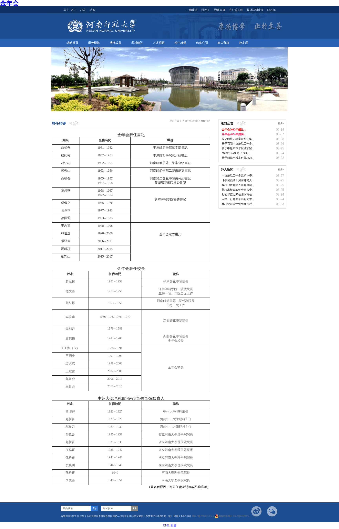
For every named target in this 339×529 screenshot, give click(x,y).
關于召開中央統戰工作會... (238, 143)
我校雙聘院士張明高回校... (238, 203)
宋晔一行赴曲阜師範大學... (238, 199)
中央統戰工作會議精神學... (238, 175)
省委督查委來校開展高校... (238, 194)
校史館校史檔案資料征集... (238, 138)
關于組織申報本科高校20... (238, 157)
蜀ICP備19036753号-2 (203, 515)
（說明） (204, 9)
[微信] (272, 511)
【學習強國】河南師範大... (238, 180)
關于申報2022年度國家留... (238, 148)
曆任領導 (205, 120)
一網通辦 (191, 9)
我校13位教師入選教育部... (238, 185)
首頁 (184, 120)
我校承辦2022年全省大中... (238, 189)
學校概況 (194, 120)
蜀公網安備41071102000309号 (234, 515)
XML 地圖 (170, 525)
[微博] (256, 511)
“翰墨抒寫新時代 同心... (236, 153)
